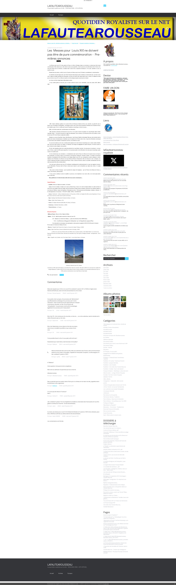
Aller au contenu (5, 2)
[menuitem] (51, 15)
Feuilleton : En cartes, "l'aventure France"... (114, 361)
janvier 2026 (106, 281)
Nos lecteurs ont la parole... (110, 395)
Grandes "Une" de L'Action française (112, 375)
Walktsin (55, 386)
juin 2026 (105, 271)
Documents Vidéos (108, 345)
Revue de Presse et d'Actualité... (111, 409)
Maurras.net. (106, 142)
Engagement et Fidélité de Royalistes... (113, 353)
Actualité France (107, 331)
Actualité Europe (107, 329)
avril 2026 (105, 275)
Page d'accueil (75, 43)
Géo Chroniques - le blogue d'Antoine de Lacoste (115, 144)
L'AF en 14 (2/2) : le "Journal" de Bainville (113, 387)
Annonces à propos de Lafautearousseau (114, 335)
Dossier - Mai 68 (107, 347)
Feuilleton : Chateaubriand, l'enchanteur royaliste (113, 358)
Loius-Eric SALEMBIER (109, 245)
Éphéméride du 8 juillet (119, 231)
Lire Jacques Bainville (108, 391)
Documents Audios (108, 341)
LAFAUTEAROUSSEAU (59, 6)
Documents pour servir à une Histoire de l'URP (115, 343)
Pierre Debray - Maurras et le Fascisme (113, 399)
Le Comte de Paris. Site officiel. (111, 140)
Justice (105, 383)
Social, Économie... (108, 413)
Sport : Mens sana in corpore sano (112, 415)
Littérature (106, 393)
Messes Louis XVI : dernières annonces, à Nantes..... (58, 43)
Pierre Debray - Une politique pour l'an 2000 (114, 401)
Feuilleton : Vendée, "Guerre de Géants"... (113, 369)
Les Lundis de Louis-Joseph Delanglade (113, 389)
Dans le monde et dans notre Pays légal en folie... (115, 186)
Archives (60, 573)
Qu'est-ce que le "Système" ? (110, 515)
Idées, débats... (107, 379)
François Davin (107, 210)
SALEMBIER (106, 216)
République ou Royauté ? (109, 405)
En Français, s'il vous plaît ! (110, 351)
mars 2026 (106, 277)
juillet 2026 (106, 269)
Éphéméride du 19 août (119, 210)
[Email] (104, 5)
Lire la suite (114, 65)
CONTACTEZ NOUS (108, 70)
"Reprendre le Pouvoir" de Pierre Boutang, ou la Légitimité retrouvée (115, 521)
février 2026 (106, 279)
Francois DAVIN (107, 179)
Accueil (52, 15)
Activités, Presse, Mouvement (111, 327)
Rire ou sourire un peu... (109, 411)
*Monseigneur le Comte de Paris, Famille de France (114, 325)
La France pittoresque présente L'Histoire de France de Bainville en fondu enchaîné (114, 543)
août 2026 (106, 267)
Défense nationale (108, 339)
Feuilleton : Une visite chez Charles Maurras (114, 367)
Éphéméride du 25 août (120, 179)
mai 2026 (105, 273)
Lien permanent (53, 275)
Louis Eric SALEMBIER (109, 194)
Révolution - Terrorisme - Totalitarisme (113, 407)
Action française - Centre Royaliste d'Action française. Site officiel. (115, 137)
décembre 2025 (107, 283)
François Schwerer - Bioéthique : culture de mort (115, 371)
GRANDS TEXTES (107, 377)
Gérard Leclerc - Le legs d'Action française (114, 373)
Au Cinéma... (106, 337)
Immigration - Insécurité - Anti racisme (113, 381)
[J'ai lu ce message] (174, 583)
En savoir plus (106, 583)
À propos (60, 15)
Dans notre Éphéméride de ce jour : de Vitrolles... (115, 238)
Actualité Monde (107, 333)
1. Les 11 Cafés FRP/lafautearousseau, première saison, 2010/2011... (115, 540)
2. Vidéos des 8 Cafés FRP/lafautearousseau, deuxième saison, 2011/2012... (114, 537)
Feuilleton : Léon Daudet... (110, 365)
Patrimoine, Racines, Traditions (111, 397)
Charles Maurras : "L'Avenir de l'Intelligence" (114, 549)
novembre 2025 (107, 285)
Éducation (105, 349)
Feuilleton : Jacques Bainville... (110, 363)
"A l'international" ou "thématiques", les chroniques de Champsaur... (115, 517)
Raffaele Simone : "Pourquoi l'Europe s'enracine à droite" (115, 552)
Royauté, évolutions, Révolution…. (87, 43)
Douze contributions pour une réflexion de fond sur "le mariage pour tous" (115, 524)
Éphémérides (106, 355)
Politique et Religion (108, 403)
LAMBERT (106, 223)
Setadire (105, 186)
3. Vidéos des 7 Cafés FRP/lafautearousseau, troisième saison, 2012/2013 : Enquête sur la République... (114, 533)
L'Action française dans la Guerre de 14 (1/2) (114, 385)
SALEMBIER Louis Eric (109, 202)
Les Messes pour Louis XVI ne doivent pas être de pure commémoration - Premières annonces (73, 54)
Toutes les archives (107, 288)
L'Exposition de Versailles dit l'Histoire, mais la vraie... (115, 547)
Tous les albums (107, 315)
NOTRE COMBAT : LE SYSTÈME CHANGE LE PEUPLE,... (115, 223)
